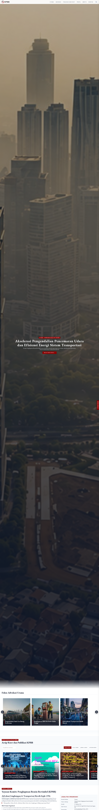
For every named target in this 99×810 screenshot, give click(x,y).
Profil (79, 2)
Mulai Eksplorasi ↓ (49, 352)
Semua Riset (68, 747)
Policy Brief (75, 747)
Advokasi (58, 2)
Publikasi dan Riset (69, 2)
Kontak (90, 2)
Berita (85, 2)
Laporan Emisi (92, 747)
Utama (52, 2)
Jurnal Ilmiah (83, 747)
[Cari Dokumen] (96, 2)
